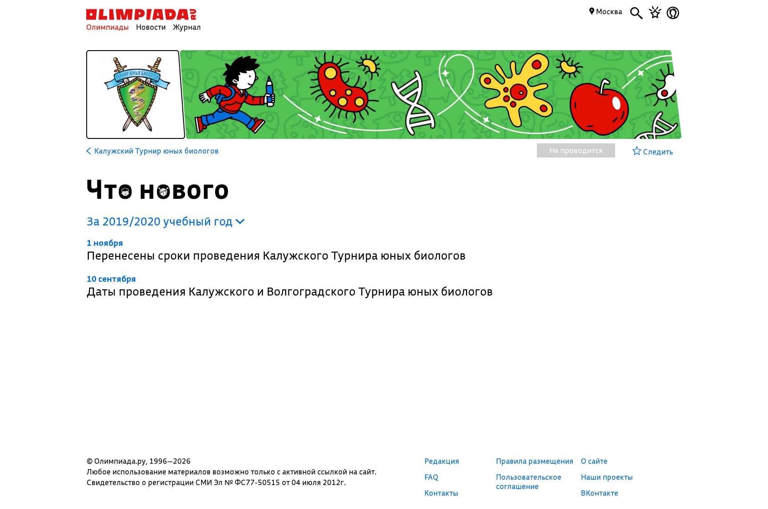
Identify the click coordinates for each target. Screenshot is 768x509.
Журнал (187, 27)
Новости (151, 27)
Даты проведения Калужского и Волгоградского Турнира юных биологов (290, 286)
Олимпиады (107, 27)
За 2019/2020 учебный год (161, 221)
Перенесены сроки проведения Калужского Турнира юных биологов (276, 250)
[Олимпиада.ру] (141, 14)
